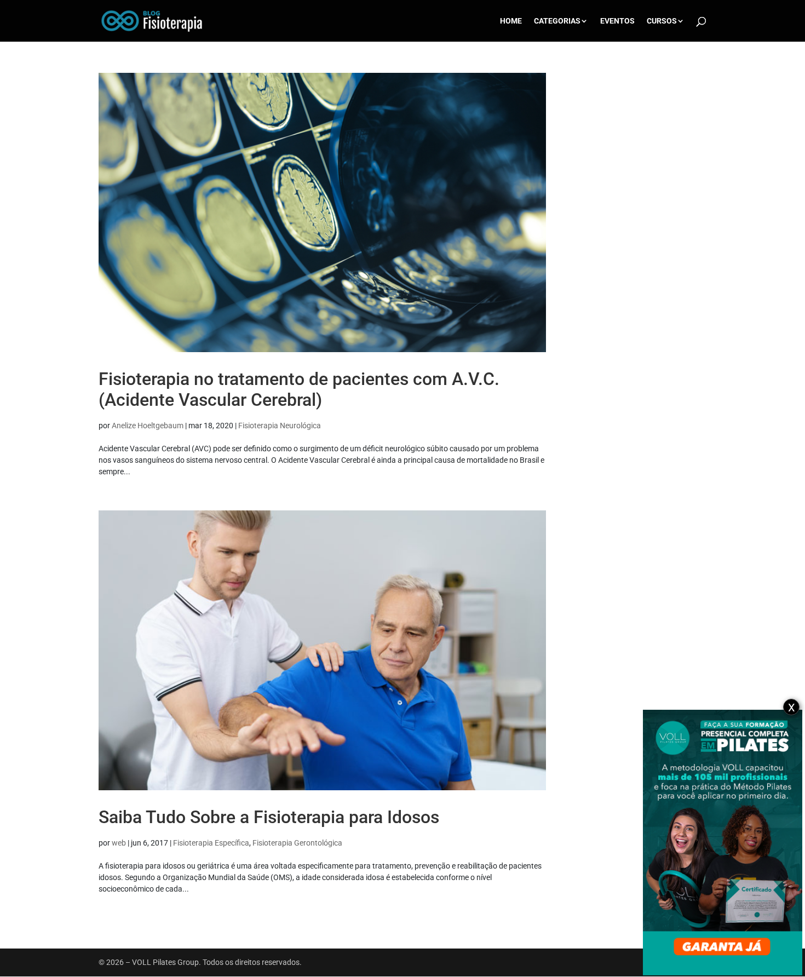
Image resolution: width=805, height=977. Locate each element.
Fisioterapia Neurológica (279, 425)
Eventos (617, 21)
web (119, 842)
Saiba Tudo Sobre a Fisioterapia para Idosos (269, 817)
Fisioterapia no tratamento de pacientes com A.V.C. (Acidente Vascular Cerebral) (299, 389)
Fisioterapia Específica (211, 842)
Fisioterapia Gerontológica (297, 842)
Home (511, 21)
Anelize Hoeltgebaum (147, 425)
